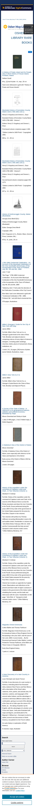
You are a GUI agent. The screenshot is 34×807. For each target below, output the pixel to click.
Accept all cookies (17, 797)
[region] (17, 790)
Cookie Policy (20, 790)
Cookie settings (10, 788)
